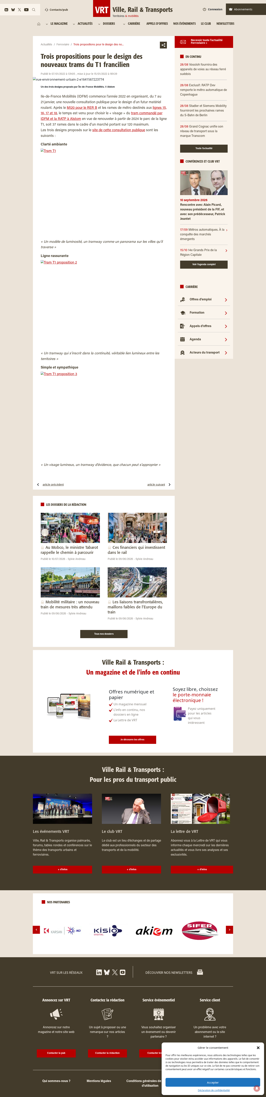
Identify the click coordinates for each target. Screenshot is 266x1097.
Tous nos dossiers (104, 634)
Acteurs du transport (205, 352)
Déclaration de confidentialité (214, 1090)
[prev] (36, 930)
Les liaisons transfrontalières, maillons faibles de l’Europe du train (135, 607)
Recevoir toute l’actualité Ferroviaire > (207, 42)
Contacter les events (158, 1053)
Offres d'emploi (200, 299)
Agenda (195, 339)
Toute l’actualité (204, 149)
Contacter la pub (56, 1053)
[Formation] (226, 313)
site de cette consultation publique (118, 130)
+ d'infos (62, 869)
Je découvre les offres (132, 740)
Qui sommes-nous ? (56, 1081)
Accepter (213, 1082)
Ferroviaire (62, 44)
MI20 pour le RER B (82, 108)
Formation (197, 312)
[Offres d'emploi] (226, 299)
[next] (229, 930)
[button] (258, 1047)
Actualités (46, 44)
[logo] (62, 931)
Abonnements (243, 9)
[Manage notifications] (257, 1088)
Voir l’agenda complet (204, 264)
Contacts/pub (59, 9)
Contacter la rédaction (107, 1053)
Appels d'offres (200, 326)
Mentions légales (99, 1081)
